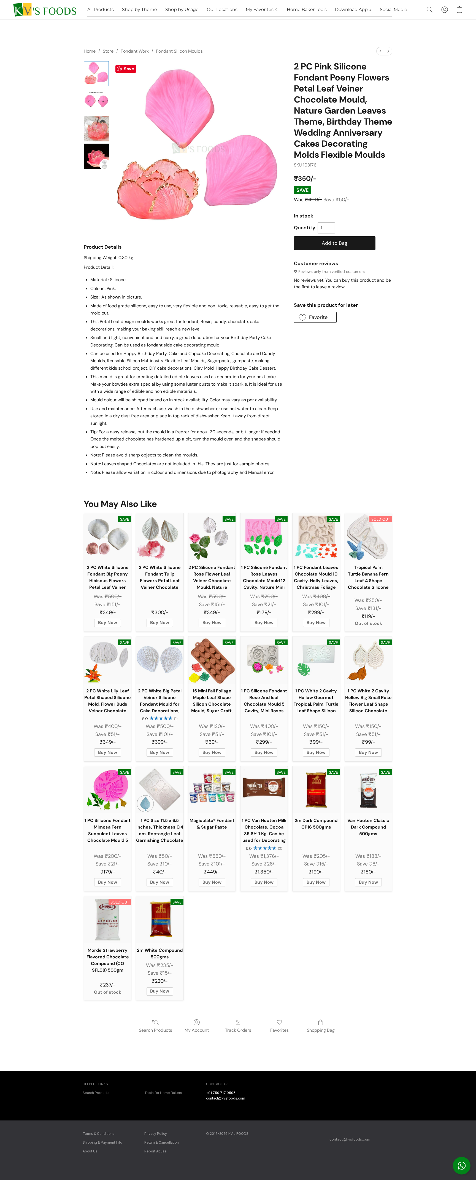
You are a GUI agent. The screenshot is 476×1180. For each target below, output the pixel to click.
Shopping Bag (321, 1030)
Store (108, 51)
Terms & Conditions (99, 1133)
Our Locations (222, 9)
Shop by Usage (182, 9)
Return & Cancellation (161, 1142)
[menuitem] (380, 51)
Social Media (393, 9)
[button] (461, 1165)
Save (129, 68)
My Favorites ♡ (262, 9)
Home (90, 51)
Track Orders (238, 1030)
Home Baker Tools (307, 9)
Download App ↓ (353, 9)
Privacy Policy (155, 1133)
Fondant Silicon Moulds (179, 51)
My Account (197, 1030)
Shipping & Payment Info (102, 1142)
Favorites (279, 1030)
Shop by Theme (139, 9)
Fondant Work (135, 51)
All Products (100, 9)
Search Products (155, 1030)
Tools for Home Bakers (163, 1093)
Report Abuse (155, 1151)
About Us (90, 1151)
